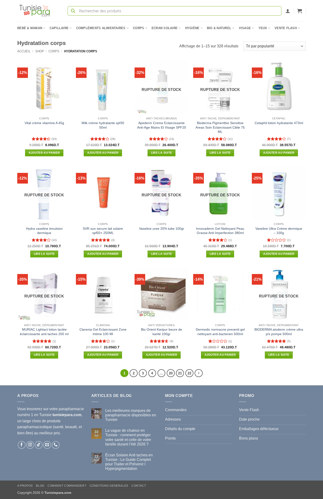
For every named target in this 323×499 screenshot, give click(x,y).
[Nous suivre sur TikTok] (39, 445)
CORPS (53, 51)
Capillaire (59, 28)
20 (171, 373)
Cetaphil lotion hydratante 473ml (279, 123)
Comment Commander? (67, 485)
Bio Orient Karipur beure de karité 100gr (161, 332)
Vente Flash (286, 28)
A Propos (25, 485)
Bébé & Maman (29, 28)
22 (189, 373)
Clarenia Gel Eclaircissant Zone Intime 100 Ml (103, 332)
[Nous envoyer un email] (47, 445)
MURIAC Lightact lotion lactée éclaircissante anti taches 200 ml (44, 332)
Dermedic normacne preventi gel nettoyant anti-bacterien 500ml (220, 332)
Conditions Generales (109, 485)
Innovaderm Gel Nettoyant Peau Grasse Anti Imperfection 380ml (220, 231)
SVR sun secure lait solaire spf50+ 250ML (103, 231)
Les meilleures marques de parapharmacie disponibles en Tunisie (130, 415)
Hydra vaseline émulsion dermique (44, 231)
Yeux (262, 28)
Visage (245, 28)
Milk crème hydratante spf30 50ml (103, 125)
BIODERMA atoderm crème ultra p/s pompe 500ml (278, 332)
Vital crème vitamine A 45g (44, 123)
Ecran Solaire (165, 28)
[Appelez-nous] (56, 445)
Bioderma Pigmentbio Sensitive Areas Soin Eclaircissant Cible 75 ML (220, 127)
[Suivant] (199, 373)
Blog (40, 485)
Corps (138, 28)
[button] (287, 11)
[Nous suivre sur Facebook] (22, 445)
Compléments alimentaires (101, 28)
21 (180, 373)
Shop (39, 51)
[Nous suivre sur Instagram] (30, 445)
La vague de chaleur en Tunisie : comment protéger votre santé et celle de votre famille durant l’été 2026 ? (128, 437)
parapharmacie (71, 409)
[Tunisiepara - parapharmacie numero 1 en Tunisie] (37, 11)
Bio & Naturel (219, 28)
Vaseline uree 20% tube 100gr (161, 228)
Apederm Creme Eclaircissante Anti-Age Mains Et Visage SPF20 (161, 125)
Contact (138, 485)
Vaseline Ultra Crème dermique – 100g (278, 231)
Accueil (24, 51)
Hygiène (192, 28)
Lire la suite (161, 152)
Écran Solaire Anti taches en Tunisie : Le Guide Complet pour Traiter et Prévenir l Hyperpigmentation (129, 462)
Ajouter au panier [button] (44, 152)
